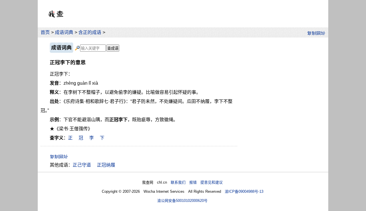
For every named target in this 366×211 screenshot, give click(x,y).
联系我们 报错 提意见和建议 (197, 182)
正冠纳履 (106, 165)
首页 (45, 32)
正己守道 (82, 165)
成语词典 (64, 32)
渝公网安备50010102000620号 (182, 200)
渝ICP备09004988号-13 (244, 191)
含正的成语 (89, 32)
